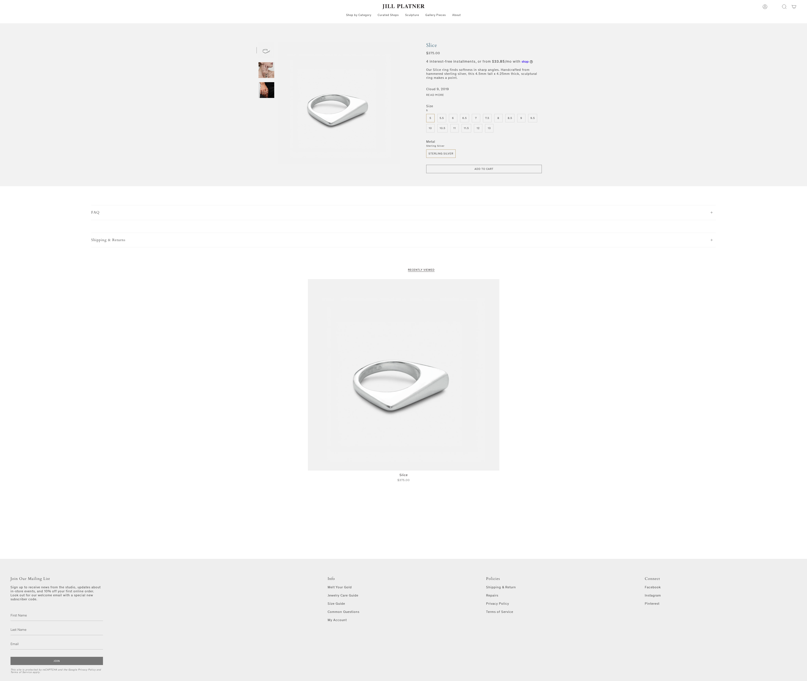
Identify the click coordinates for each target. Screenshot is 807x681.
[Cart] (794, 6)
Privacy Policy (87, 669)
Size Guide (336, 604)
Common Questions (343, 612)
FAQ (95, 212)
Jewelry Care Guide (343, 595)
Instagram (653, 595)
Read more (435, 94)
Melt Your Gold (340, 587)
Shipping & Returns (108, 240)
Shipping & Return (501, 587)
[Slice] (403, 375)
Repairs (492, 595)
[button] (784, 6)
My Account (337, 620)
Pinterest (652, 604)
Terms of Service (21, 672)
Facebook (653, 587)
